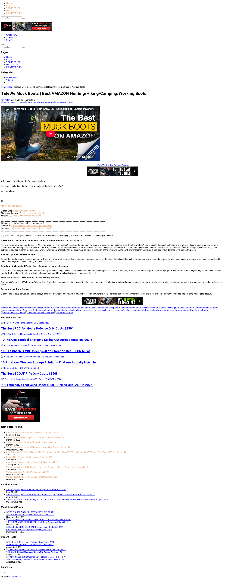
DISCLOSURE (12, 10)
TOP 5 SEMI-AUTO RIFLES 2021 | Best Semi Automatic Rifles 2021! (37, 522)
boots (68, 307)
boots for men (78, 307)
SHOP (9, 6)
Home (9, 3)
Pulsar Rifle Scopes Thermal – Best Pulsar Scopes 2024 (32, 432)
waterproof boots (189, 310)
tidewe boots (137, 310)
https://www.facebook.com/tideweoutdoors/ (31, 225)
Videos (9, 37)
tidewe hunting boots (152, 310)
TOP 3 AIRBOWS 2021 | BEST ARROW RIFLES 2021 (30, 514)
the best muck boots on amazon (108, 310)
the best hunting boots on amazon (77, 310)
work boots (202, 310)
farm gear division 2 (159, 307)
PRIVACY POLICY (14, 13)
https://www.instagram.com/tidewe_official (31, 228)
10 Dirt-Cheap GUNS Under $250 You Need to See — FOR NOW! (45, 351)
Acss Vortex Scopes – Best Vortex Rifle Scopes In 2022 (32, 462)
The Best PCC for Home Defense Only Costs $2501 (37, 328)
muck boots (201, 307)
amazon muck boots (38, 307)
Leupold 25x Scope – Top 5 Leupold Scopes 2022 (29, 457)
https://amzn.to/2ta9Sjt (11, 206)
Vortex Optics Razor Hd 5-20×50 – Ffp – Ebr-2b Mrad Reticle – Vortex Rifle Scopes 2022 (47, 467)
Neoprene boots (15, 310)
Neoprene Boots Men (33, 310)
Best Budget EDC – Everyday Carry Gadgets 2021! (29, 529)
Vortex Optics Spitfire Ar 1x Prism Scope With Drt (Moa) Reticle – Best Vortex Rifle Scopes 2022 (50, 494)
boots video (103, 307)
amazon (4, 307)
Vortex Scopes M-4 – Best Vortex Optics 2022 (27, 472)
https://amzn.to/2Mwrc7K (33, 213)
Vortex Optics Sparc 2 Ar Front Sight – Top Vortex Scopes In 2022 (36, 489)
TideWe (126, 310)
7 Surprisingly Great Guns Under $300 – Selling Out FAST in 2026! (47, 385)
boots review (91, 307)
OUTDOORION (14, 576)
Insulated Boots (188, 307)
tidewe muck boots (171, 310)
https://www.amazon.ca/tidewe (26, 216)
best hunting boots (56, 307)
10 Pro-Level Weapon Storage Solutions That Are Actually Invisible (48, 362)
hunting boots (174, 307)
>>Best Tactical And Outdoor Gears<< (112, 165)
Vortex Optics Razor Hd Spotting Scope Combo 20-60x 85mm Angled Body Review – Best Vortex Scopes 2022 (57, 499)
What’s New (11, 35)
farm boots (126, 307)
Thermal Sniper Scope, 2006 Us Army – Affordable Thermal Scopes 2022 (39, 447)
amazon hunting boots (19, 307)
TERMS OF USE (13, 8)
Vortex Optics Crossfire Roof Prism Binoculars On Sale (31, 442)
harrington (5, 100)
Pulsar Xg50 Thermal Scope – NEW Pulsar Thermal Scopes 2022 (35, 437)
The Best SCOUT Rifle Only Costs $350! (29, 373)
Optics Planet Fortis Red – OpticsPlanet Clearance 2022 (32, 477)
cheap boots (114, 307)
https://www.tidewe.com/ (24, 211)
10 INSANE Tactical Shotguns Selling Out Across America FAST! (46, 340)
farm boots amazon (140, 307)
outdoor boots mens (52, 310)
